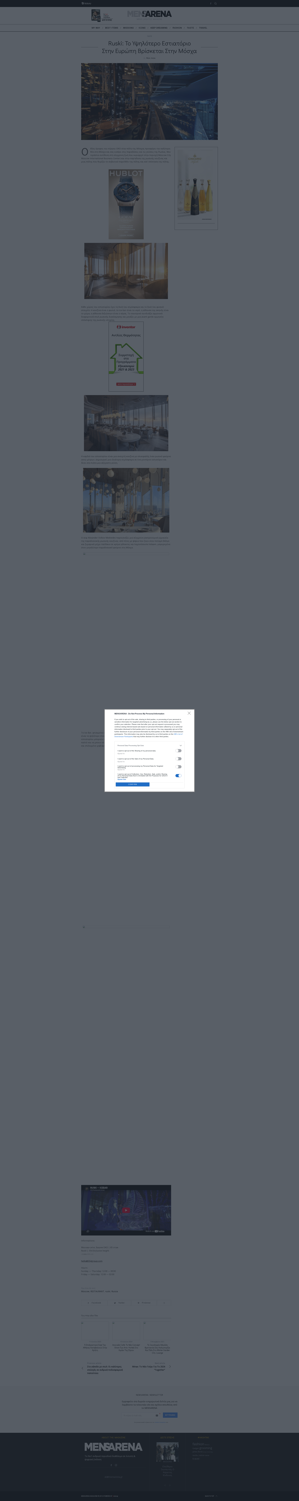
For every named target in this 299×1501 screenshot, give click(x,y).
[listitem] (149, 745)
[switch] (178, 750)
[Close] (190, 714)
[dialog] (149, 750)
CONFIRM (132, 784)
